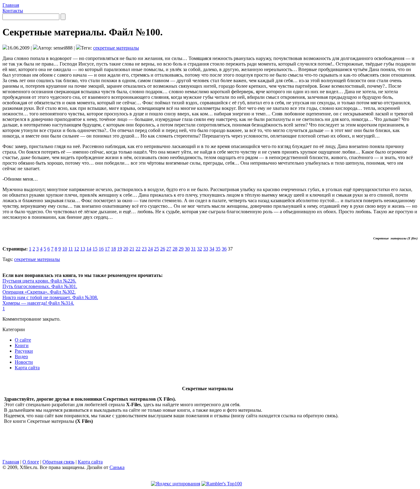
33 (205, 248)
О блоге (30, 461)
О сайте (23, 340)
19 (119, 248)
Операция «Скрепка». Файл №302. (39, 292)
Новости (24, 362)
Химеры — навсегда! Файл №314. (38, 303)
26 (162, 248)
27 (168, 248)
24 (150, 248)
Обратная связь (58, 461)
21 (131, 248)
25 (156, 248)
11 (70, 248)
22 (138, 248)
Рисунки (24, 351)
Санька (117, 467)
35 (218, 248)
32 (199, 248)
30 (187, 248)
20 (125, 248)
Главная (10, 5)
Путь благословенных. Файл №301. (39, 286)
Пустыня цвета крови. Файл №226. (39, 280)
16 (101, 248)
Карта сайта (27, 367)
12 (76, 248)
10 (64, 248)
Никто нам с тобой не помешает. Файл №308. (50, 297)
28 (174, 248)
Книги (22, 345)
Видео (21, 356)
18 (113, 248)
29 (181, 248)
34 (211, 248)
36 (224, 248)
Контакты (12, 10)
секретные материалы (116, 47)
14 (88, 248)
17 (107, 248)
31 (193, 248)
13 (82, 248)
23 (144, 248)
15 (95, 248)
